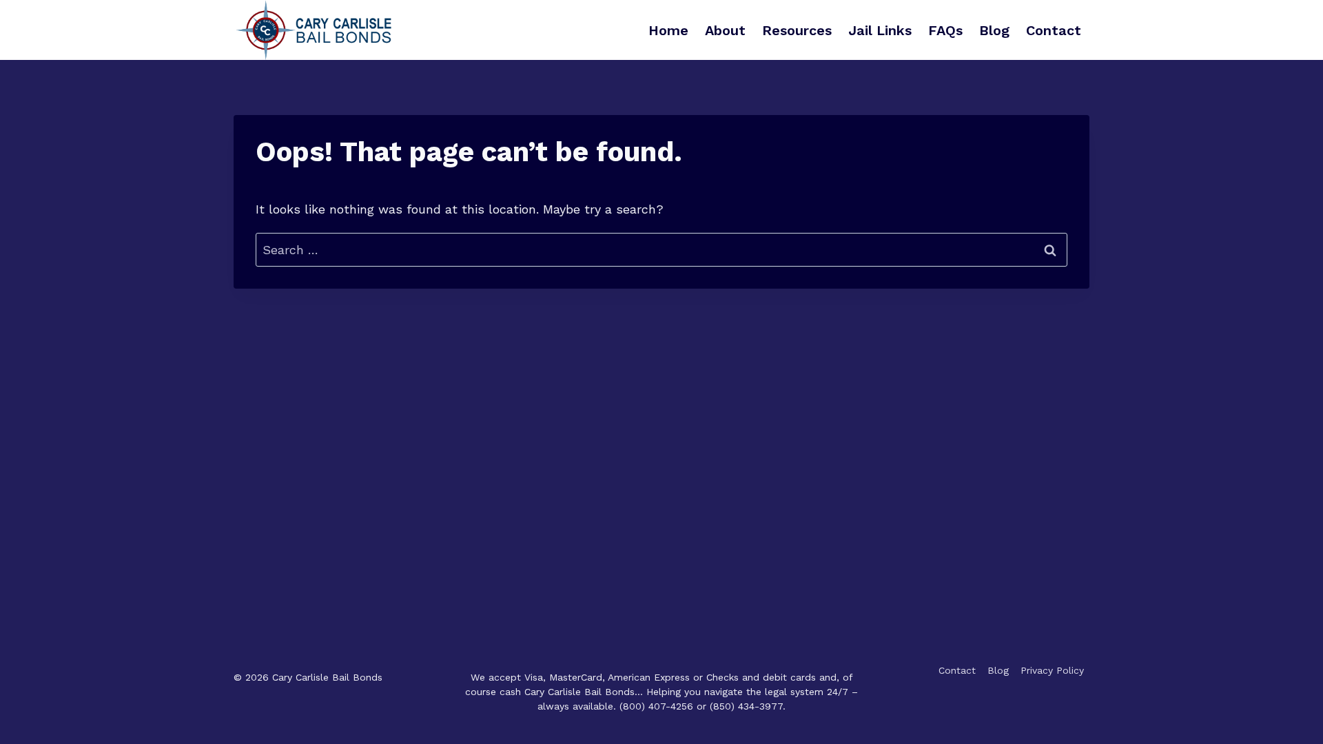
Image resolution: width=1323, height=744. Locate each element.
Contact (1053, 30)
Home (668, 30)
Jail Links (880, 30)
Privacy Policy (1052, 670)
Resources (797, 30)
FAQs (945, 30)
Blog (994, 30)
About (725, 30)
